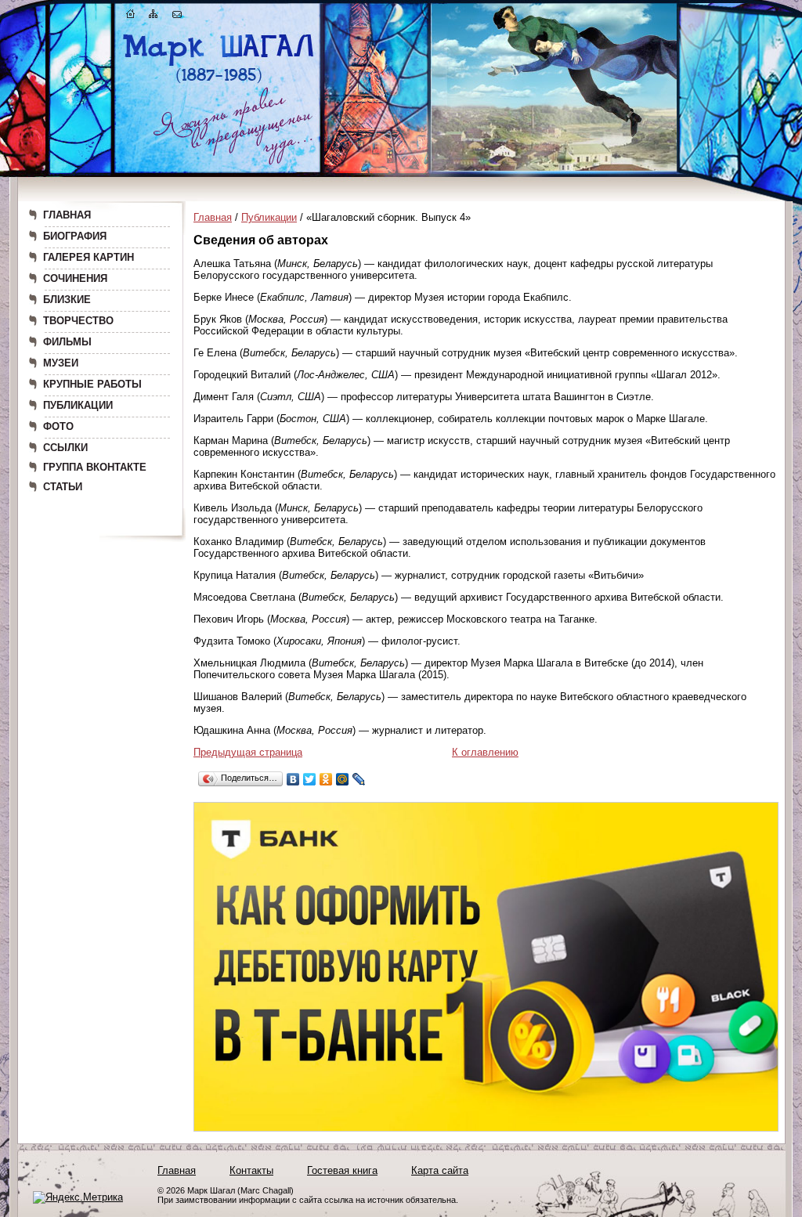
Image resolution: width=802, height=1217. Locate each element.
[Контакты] (177, 17)
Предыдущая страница (247, 752)
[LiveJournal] (359, 779)
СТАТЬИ (62, 487)
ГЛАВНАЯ (67, 215)
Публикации (269, 217)
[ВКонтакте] (293, 779)
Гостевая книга (342, 1170)
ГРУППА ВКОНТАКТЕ (94, 467)
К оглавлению (485, 752)
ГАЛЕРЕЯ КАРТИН (88, 257)
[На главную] (131, 17)
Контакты (251, 1170)
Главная (212, 217)
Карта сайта (439, 1170)
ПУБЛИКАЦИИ (78, 405)
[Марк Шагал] (219, 82)
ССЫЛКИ (65, 447)
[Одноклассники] (326, 779)
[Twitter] (310, 779)
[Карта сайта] (153, 17)
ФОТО (58, 426)
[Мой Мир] (342, 779)
